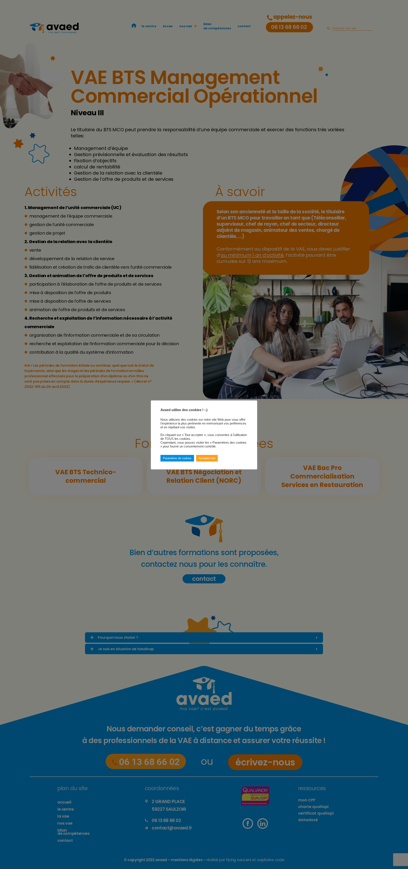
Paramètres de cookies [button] (177, 458)
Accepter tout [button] (207, 458)
